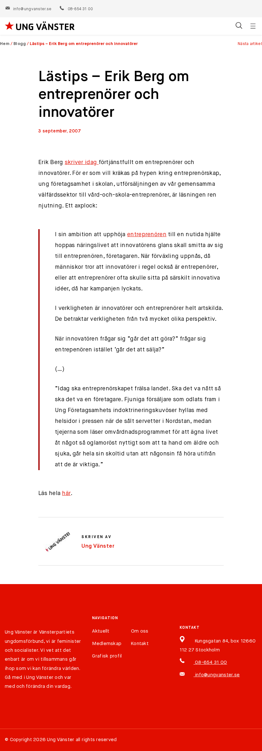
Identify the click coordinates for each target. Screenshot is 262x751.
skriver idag (82, 162)
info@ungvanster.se (32, 9)
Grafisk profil (107, 656)
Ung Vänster (98, 546)
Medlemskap (106, 643)
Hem (5, 44)
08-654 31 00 (80, 9)
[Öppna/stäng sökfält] (238, 26)
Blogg (19, 44)
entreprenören (146, 234)
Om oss (140, 631)
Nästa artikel (250, 44)
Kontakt (140, 643)
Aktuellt (100, 631)
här (66, 493)
